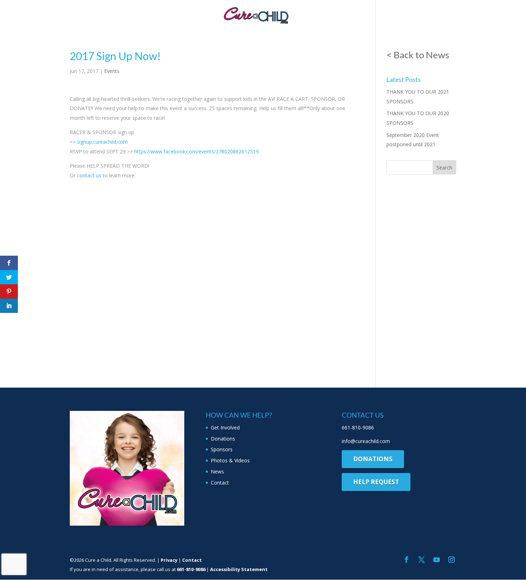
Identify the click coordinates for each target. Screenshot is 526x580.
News (364, 14)
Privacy (169, 560)
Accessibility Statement (239, 569)
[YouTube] (436, 560)
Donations (160, 14)
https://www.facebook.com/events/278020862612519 (196, 151)
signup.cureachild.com (102, 141)
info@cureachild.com (366, 441)
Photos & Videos (322, 14)
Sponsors (200, 14)
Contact (394, 14)
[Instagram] (451, 560)
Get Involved (115, 14)
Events (112, 71)
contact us (89, 175)
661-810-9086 (358, 427)
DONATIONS (373, 459)
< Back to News (417, 54)
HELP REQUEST (376, 482)
